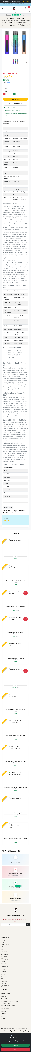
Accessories (4, 981)
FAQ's (2, 942)
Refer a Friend (4, 963)
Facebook (3, 1011)
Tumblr (2, 1016)
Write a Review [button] (8, 507)
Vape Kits (3, 976)
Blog (2, 949)
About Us (3, 940)
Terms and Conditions (6, 953)
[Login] (25, 8)
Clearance (3, 983)
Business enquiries (5, 993)
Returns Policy (4, 956)
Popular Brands (5, 985)
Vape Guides (4, 951)
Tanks (2, 980)
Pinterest (3, 1018)
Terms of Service (18, 927)
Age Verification (5, 959)
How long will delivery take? (8, 1005)
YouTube (3, 1015)
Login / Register (5, 946)
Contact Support (5, 944)
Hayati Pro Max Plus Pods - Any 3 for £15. (15, 1)
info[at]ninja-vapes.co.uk (7, 1003)
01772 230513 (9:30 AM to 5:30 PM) (10, 1001)
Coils (2, 978)
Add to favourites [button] (15, 103)
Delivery (3, 958)
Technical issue (4, 998)
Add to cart (15, 99)
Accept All (15, 1045)
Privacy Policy (10, 927)
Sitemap (3, 961)
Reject (15, 1049)
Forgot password (5, 947)
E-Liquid (3, 969)
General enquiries (5, 1000)
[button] (2, 9)
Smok (8, 82)
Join (28, 924)
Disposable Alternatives (7, 973)
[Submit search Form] (29, 12)
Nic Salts (3, 974)
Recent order (4, 994)
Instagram (3, 1013)
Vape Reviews (4, 986)
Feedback (3, 996)
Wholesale (3, 971)
